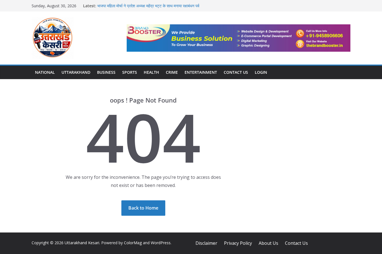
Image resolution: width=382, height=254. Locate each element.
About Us (268, 243)
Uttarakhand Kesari (82, 242)
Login (261, 72)
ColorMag (133, 242)
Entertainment (201, 72)
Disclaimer (206, 243)
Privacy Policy (238, 243)
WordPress (161, 242)
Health (151, 72)
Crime (172, 72)
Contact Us (236, 72)
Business (106, 72)
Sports (129, 72)
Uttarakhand (76, 72)
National (45, 72)
